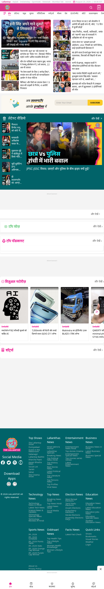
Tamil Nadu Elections (70, 504)
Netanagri (33, 454)
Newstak (46, 1)
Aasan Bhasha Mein (35, 463)
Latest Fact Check (73, 534)
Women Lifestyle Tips (55, 550)
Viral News (52, 487)
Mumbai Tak (57, 1)
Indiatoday (25, 1)
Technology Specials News (35, 515)
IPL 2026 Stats (35, 545)
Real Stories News (52, 467)
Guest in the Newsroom (34, 450)
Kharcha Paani (35, 459)
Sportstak (36, 1)
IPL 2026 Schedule (33, 538)
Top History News (52, 463)
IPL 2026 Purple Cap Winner (36, 553)
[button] (99, 7)
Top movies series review (73, 459)
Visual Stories (92, 539)
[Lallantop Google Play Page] (9, 484)
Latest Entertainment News (72, 464)
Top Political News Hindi (52, 459)
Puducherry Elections (70, 511)
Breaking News (54, 455)
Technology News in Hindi (35, 504)
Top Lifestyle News (53, 542)
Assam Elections (72, 507)
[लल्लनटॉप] (7, 7)
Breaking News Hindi (54, 500)
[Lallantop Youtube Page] (21, 463)
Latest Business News (93, 452)
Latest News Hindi (52, 507)
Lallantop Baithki (36, 456)
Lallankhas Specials (52, 452)
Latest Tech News (37, 507)
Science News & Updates (36, 511)
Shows (89, 533)
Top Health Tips (54, 538)
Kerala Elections (72, 515)
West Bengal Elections (71, 500)
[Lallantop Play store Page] (15, 484)
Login (88, 544)
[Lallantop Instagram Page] (15, 463)
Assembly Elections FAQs (74, 518)
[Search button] (91, 7)
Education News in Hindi (93, 504)
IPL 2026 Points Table (36, 542)
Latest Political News (53, 472)
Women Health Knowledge (54, 546)
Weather (89, 541)
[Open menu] (4, 13)
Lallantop (6, 1)
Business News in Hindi (94, 447)
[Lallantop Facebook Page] (3, 463)
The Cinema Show (34, 475)
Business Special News (93, 456)
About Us (33, 566)
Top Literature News (53, 476)
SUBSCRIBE (95, 102)
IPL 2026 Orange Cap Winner (37, 549)
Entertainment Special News (72, 454)
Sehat (31, 472)
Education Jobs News (92, 513)
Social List (33, 466)
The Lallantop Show (35, 443)
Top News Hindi (54, 503)
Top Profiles (52, 484)
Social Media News (53, 511)
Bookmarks (91, 536)
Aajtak (15, 1)
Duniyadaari (34, 447)
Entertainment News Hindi (72, 447)
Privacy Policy (35, 568)
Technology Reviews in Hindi (36, 520)
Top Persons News (52, 481)
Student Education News (93, 521)
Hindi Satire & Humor (53, 447)
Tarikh (31, 469)
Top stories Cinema (74, 451)
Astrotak (69, 1)
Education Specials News (92, 517)
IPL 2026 (33, 534)
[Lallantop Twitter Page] (9, 463)
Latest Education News (93, 508)
